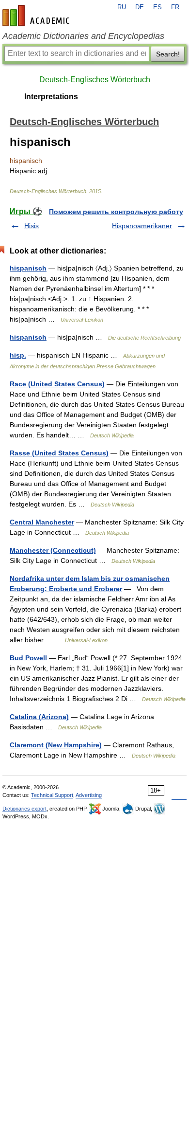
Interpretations (51, 96)
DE (139, 7)
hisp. (18, 355)
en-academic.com (37, 15)
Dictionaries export (24, 809)
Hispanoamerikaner (142, 226)
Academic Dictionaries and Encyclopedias (83, 36)
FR (175, 7)
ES (157, 7)
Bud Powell (28, 658)
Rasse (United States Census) (59, 453)
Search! (168, 54)
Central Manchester (42, 522)
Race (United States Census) (57, 384)
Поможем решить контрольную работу (116, 212)
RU (121, 7)
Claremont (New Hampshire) (56, 745)
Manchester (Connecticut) (53, 550)
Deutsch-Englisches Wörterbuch (94, 79)
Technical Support (52, 795)
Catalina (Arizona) (39, 717)
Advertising (89, 795)
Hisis (31, 226)
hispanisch (28, 268)
